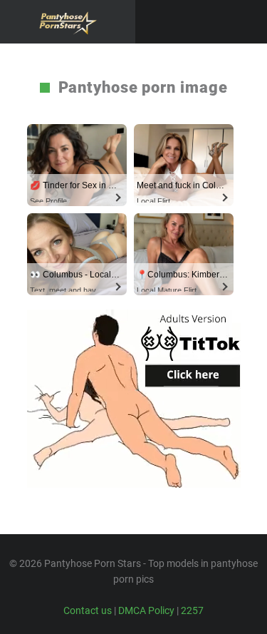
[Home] (67, 22)
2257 (192, 610)
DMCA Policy (146, 610)
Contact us (87, 610)
